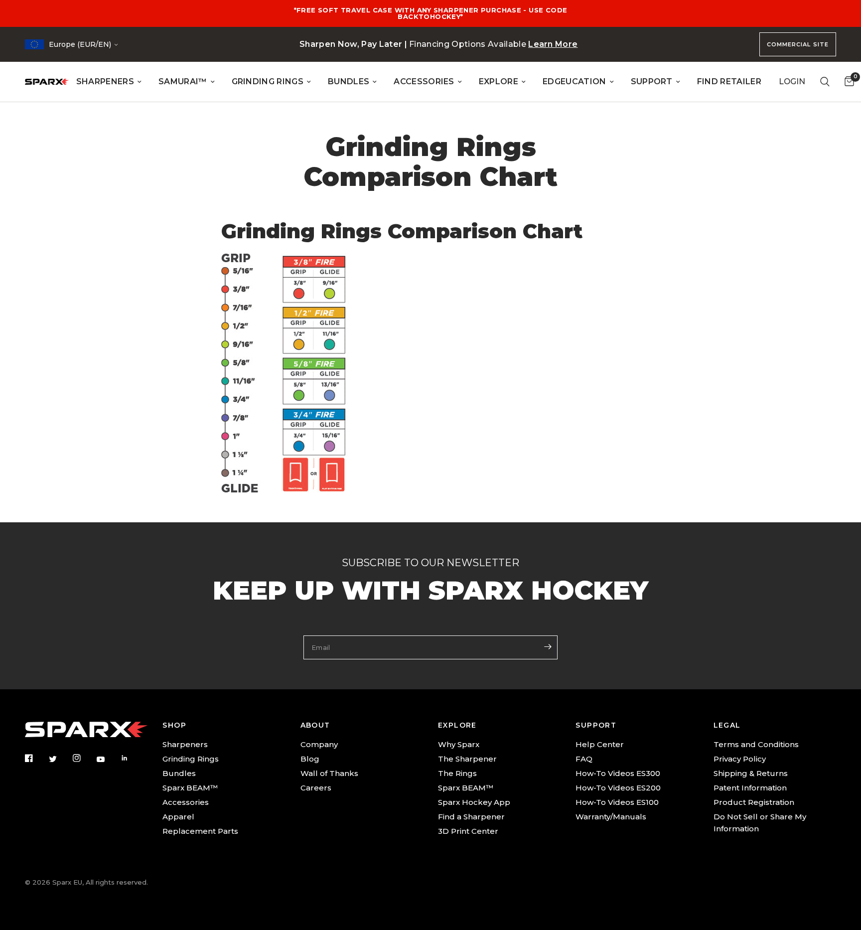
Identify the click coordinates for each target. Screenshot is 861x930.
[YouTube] (108, 760)
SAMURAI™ (182, 81)
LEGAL (727, 725)
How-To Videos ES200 (618, 787)
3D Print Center (468, 831)
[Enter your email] (548, 646)
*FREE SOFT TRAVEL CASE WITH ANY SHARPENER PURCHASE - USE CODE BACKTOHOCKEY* (431, 13)
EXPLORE (498, 81)
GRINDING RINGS (267, 81)
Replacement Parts (200, 831)
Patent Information (750, 787)
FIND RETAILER (729, 81)
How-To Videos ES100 (617, 802)
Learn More (552, 44)
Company (319, 744)
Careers (315, 787)
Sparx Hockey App (474, 802)
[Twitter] (60, 759)
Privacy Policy (740, 759)
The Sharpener (467, 759)
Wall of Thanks (329, 773)
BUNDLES (348, 81)
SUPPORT (652, 81)
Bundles (179, 773)
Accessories (185, 802)
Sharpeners (185, 744)
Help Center (599, 744)
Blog (309, 759)
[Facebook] (36, 758)
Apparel (178, 816)
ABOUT (315, 725)
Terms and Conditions (756, 744)
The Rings (457, 773)
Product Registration (754, 802)
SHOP (174, 725)
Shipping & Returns (751, 773)
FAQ (583, 759)
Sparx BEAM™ (190, 787)
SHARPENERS (105, 81)
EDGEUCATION (574, 81)
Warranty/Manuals (610, 816)
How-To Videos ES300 (617, 773)
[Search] (825, 82)
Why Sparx (458, 744)
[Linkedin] (132, 758)
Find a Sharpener (471, 816)
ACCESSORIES (424, 81)
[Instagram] (84, 758)
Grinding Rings (190, 759)
